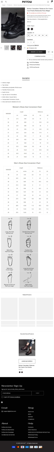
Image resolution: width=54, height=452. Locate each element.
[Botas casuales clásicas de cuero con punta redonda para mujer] (27, 347)
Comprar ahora (40, 56)
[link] (48, 52)
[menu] (2, 2)
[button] (1, 48)
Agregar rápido (27, 361)
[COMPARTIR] (51, 52)
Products (9, 5)
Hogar (3, 5)
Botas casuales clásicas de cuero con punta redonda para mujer (26, 366)
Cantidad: (30, 39)
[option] (13, 25)
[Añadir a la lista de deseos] (33, 339)
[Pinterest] (2, 402)
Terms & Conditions (15, 397)
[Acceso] (48, 2)
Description (26, 78)
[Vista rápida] (33, 342)
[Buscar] (6, 2)
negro (20, 372)
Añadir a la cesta (36, 52)
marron (22, 372)
